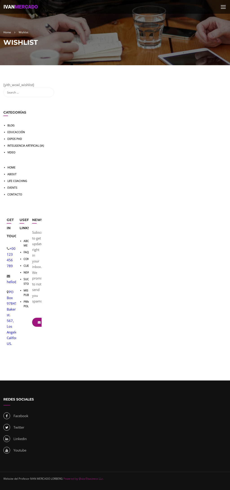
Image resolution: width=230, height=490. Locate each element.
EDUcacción (16, 132)
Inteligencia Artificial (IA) (25, 146)
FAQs (27, 252)
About (12, 174)
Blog (11, 125)
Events (12, 188)
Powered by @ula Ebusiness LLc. (83, 479)
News (27, 272)
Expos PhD (14, 139)
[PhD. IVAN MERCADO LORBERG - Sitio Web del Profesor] (20, 9)
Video (11, 152)
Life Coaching (17, 181)
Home (11, 167)
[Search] (48, 92)
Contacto (14, 194)
